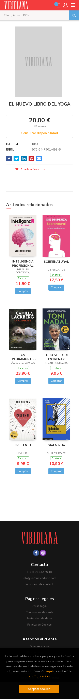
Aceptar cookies (39, 689)
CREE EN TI (23, 445)
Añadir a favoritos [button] (32, 169)
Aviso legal (39, 606)
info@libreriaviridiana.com (39, 578)
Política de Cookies (39, 625)
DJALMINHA (56, 445)
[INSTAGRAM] (43, 553)
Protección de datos (39, 618)
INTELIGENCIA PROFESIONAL (23, 263)
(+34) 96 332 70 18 (39, 572)
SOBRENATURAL (56, 262)
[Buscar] (74, 15)
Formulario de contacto (39, 584)
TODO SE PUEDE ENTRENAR (56, 357)
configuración (39, 676)
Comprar (22, 291)
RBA (35, 144)
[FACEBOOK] (36, 553)
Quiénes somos (39, 646)
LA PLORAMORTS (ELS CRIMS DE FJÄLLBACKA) (23, 357)
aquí (49, 671)
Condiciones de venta (39, 612)
